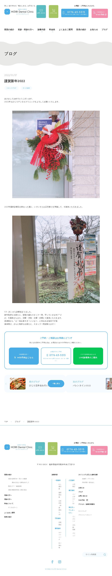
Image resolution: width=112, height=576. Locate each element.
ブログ (105, 29)
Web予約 (81, 500)
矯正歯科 (72, 490)
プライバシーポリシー (85, 515)
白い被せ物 (60, 545)
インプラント (73, 519)
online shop (53, 13)
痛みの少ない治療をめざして (20, 482)
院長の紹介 (81, 29)
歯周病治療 (60, 495)
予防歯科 (58, 518)
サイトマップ (82, 511)
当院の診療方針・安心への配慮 (17, 478)
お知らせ (94, 29)
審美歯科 (58, 528)
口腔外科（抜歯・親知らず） (60, 507)
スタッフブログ (11, 88)
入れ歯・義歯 (73, 527)
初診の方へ (8, 495)
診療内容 (55, 475)
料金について (8, 503)
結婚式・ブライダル (88, 478)
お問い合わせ (41, 13)
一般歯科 (58, 480)
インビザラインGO (73, 498)
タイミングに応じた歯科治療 (88, 475)
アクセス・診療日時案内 (86, 504)
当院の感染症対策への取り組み (17, 490)
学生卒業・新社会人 (88, 482)
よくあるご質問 (66, 29)
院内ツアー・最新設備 (14, 486)
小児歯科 (72, 480)
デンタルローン (13, 507)
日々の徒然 (26, 88)
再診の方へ (8, 499)
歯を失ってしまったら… (72, 510)
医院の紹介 (8, 475)
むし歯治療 (60, 486)
